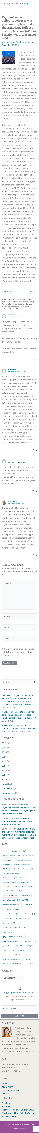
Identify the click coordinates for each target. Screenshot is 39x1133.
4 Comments (8, 42)
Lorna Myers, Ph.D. (10, 1090)
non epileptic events (11, 905)
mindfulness (8, 891)
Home (4, 1084)
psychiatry (8, 918)
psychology (29, 941)
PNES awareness (11, 909)
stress (27, 959)
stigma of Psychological (11, 959)
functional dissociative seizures (22, 869)
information (31, 886)
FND (5, 869)
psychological (8, 932)
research (21, 950)
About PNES (7, 1087)
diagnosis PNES (19, 851)
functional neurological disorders (14, 878)
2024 (4, 770)
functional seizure (9, 882)
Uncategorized (9, 793)
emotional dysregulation (22, 864)
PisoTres (23, 1128)
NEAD (19, 891)
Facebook (6, 1103)
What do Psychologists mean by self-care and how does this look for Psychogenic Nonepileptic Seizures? (19, 715)
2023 (4, 766)
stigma (28, 955)
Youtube (6, 1106)
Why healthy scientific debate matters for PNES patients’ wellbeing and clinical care (19, 728)
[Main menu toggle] (34, 3)
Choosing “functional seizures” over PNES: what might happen (17, 821)
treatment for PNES (12, 964)
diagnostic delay (9, 856)
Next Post (32, 291)
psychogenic (9, 923)
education (7, 864)
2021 (4, 757)
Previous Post (7, 291)
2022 (4, 761)
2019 (4, 748)
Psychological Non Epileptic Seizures (19, 1113)
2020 (4, 752)
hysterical (19, 886)
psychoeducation (22, 918)
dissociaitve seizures (26, 856)
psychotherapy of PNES (12, 946)
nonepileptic (8, 788)
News (4, 784)
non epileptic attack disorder (15, 900)
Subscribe (19, 1016)
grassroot (23, 882)
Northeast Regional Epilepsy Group (18, 1110)
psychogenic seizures (14, 927)
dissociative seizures (25, 860)
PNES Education (9, 1116)
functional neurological (11, 873)
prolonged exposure (10, 914)
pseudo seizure (28, 914)
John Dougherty (13, 501)
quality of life (8, 950)
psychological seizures (13, 937)
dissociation (8, 860)
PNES (28, 905)
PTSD (29, 946)
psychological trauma (12, 941)
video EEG (29, 964)
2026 (4, 779)
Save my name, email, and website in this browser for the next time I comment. (19, 652)
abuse (6, 851)
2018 (4, 743)
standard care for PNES (11, 955)
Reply (34, 359)
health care (7, 886)
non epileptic (10, 895)
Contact (6, 1094)
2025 (4, 775)
